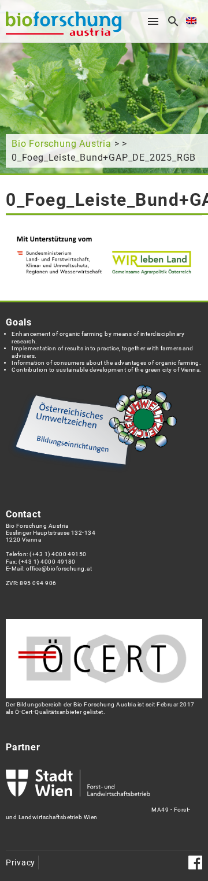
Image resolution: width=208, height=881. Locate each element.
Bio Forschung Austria (62, 143)
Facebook (195, 862)
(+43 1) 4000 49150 (58, 554)
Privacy (20, 863)
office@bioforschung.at (59, 568)
